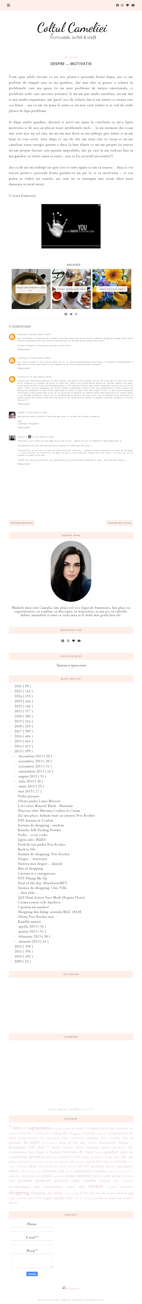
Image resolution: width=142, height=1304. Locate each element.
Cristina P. (23, 377)
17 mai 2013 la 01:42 (41, 377)
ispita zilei (94, 1161)
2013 (18, 751)
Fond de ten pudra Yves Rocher (42, 844)
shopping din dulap (46, 1193)
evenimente (18, 1152)
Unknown (23, 334)
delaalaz (92, 1142)
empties (93, 1147)
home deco (112, 1157)
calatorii (88, 1133)
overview (49, 1170)
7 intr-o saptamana (30, 1127)
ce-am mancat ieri (31, 1138)
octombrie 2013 (31, 766)
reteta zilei (76, 1186)
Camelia (22, 437)
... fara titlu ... (28, 892)
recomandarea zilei (24, 1186)
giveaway (37, 1156)
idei (124, 1157)
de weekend (49, 1142)
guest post (53, 1157)
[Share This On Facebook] (66, 314)
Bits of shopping (30, 868)
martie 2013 (28, 931)
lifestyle (23, 1166)
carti (12, 1138)
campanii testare (120, 1133)
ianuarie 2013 (29, 941)
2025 (19, 691)
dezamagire (17, 1147)
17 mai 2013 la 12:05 (36, 412)
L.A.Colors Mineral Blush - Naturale (45, 806)
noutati (97, 1165)
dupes (80, 1147)
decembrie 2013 (31, 756)
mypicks (72, 1166)
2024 (19, 696)
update (59, 1198)
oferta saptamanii (119, 1166)
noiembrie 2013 (31, 761)
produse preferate (34, 1180)
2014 (19, 746)
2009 (19, 961)
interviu (49, 1161)
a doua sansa (61, 1128)
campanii (101, 1133)
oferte (14, 1170)
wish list (115, 1198)
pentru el (127, 1171)
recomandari (53, 1186)
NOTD (83, 1166)
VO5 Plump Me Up (32, 878)
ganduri (112, 1151)
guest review (71, 1157)
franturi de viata (78, 1151)
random (104, 1181)
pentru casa (114, 1171)
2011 (19, 951)
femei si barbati (49, 1152)
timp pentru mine (21, 1198)
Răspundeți (24, 349)
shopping (19, 1192)
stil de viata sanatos (111, 1193)
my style (60, 1166)
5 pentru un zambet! (33, 907)
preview (59, 1176)
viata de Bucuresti (84, 1198)
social (67, 1193)
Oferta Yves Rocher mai (36, 916)
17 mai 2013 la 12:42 (43, 437)
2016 (19, 736)
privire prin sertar (107, 1176)
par (61, 1170)
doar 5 (43, 1147)
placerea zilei (18, 1176)
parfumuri (84, 1170)
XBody (13, 1203)
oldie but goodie (30, 1171)
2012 (19, 946)
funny (99, 1152)
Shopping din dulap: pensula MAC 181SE (50, 912)
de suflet (71, 57)
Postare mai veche (119, 523)
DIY (32, 1147)
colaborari (78, 1138)
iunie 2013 (27, 786)
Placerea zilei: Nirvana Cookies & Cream (49, 810)
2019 (19, 721)
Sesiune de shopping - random (41, 825)
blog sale (61, 1133)
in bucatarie (37, 1161)
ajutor (94, 1128)
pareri (70, 1171)
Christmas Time (57, 1138)
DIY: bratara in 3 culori (35, 820)
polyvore (34, 1176)
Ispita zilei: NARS (32, 839)
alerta (104, 1128)
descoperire (107, 1142)
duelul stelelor (62, 1147)
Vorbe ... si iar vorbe (33, 835)
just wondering (115, 1161)
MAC (33, 1166)
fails (31, 1152)
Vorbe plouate (28, 796)
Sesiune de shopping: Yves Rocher (44, 854)
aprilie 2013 (28, 926)
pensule (100, 1171)
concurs (93, 1138)
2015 (19, 741)
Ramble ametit (29, 921)
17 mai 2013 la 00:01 (40, 358)
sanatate (127, 1186)
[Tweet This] (71, 314)
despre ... (126, 1142)
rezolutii (112, 1187)
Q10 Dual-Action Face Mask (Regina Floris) (51, 897)
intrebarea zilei (65, 1161)
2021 (19, 711)
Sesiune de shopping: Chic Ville (42, 888)
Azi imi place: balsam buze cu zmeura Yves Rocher (56, 815)
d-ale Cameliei (111, 1138)
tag (130, 1193)
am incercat (119, 1128)
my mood (45, 1166)
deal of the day (72, 1142)
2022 (19, 706)
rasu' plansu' (123, 1181)
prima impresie (78, 1175)
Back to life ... (28, 849)
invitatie (80, 1161)
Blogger (88, 1109)
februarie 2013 (30, 936)
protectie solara (68, 1180)
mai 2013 (25, 791)
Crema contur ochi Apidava (39, 902)
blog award (45, 1133)
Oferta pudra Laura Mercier (39, 801)
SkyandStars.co (94, 1300)
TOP (38, 1198)
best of (32, 1133)
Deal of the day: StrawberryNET (42, 883)
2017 (19, 731)
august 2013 (28, 776)
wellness (101, 1198)
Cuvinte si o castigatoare (37, 873)
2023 (19, 701)
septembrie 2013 (32, 771)
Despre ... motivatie (32, 859)
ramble (90, 1180)
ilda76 (21, 412)
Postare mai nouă (22, 523)
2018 (19, 726)
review (96, 1185)
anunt (22, 1133)
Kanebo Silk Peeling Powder (39, 830)
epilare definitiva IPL (117, 1147)
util (69, 1198)
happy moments (93, 1157)
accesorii (78, 1128)
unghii (48, 1198)
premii (47, 1175)
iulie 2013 (27, 781)
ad (87, 1128)
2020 (19, 716)
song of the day (83, 1193)
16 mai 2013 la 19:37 (40, 334)
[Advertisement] (71, 1076)
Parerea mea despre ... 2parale (40, 863)
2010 (19, 956)
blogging (75, 1133)
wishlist (128, 1198)
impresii (23, 1161)
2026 (19, 686)
